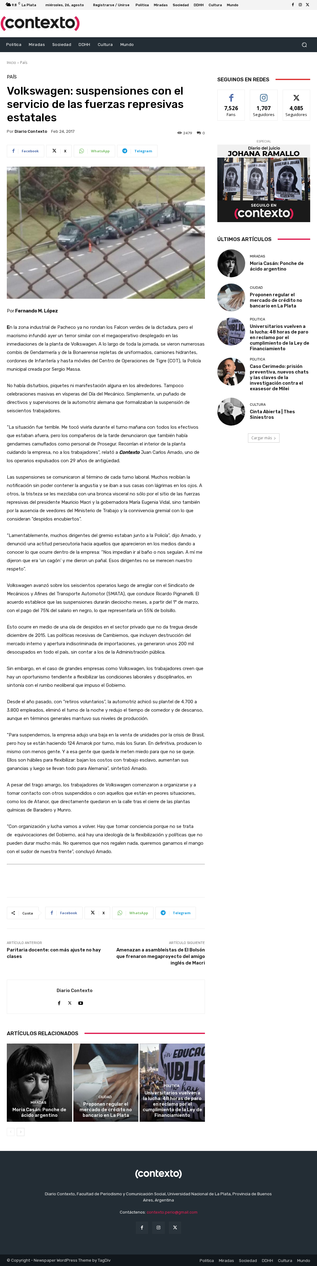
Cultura (258, 404)
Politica (171, 1086)
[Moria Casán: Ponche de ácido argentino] (39, 1083)
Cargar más (261, 438)
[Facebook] (293, 5)
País (23, 62)
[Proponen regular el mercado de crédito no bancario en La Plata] (106, 1083)
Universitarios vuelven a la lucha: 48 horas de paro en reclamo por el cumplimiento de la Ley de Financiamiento (172, 1104)
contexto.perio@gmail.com (172, 1212)
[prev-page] (11, 1132)
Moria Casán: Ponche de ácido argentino (39, 1112)
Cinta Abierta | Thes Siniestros (272, 414)
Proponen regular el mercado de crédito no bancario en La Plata (106, 1109)
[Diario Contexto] (31, 996)
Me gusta (231, 94)
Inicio (11, 62)
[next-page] (20, 1132)
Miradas (38, 1102)
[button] (304, 44)
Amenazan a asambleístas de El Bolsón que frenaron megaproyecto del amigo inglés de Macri (160, 956)
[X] (307, 5)
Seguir (264, 94)
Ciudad (105, 1097)
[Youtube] (80, 1002)
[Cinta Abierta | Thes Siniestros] (231, 412)
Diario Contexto (31, 131)
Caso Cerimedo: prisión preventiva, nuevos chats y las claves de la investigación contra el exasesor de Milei (279, 377)
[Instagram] (300, 5)
